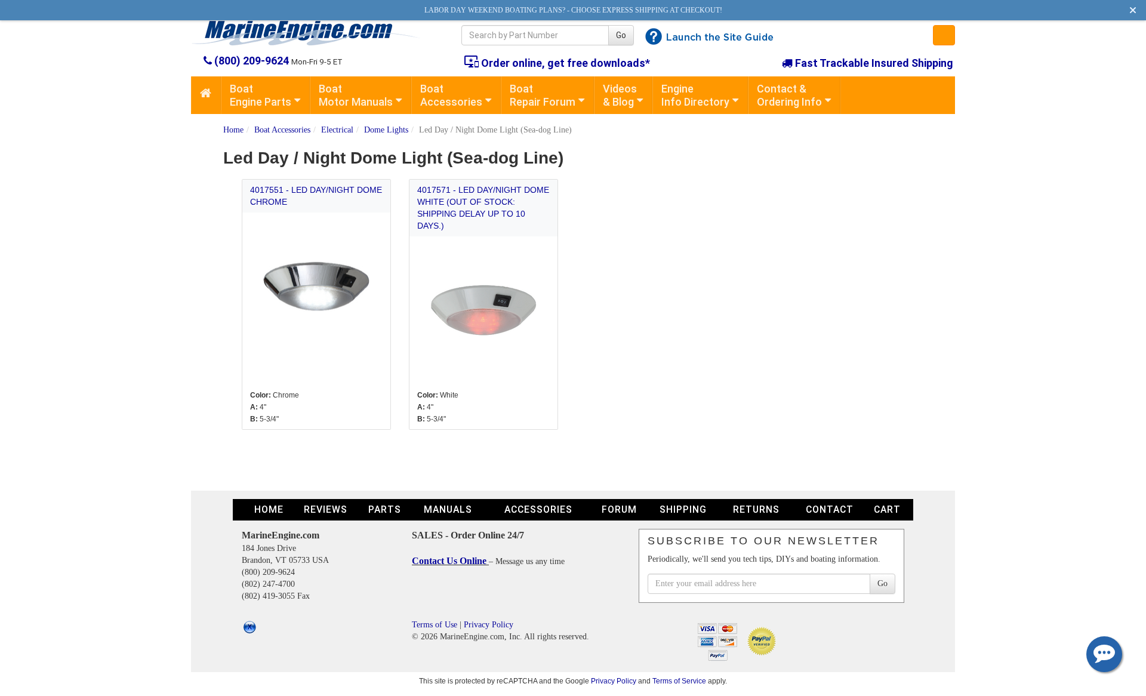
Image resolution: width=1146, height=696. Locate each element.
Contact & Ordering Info (789, 95)
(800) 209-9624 (251, 60)
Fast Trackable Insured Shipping (873, 63)
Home (233, 129)
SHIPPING (683, 509)
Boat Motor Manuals (356, 95)
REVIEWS (325, 509)
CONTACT (830, 509)
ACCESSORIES (538, 509)
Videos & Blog (620, 95)
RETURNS (756, 509)
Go (621, 35)
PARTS (384, 509)
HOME (269, 509)
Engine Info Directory (695, 95)
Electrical (337, 129)
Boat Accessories (451, 95)
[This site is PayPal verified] (764, 640)
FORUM (619, 509)
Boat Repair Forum (542, 95)
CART (887, 509)
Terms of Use (434, 624)
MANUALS (448, 509)
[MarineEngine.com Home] (312, 32)
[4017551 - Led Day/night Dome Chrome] (316, 286)
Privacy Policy (488, 624)
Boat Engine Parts (260, 95)
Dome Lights (386, 129)
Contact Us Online (450, 561)
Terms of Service (679, 681)
